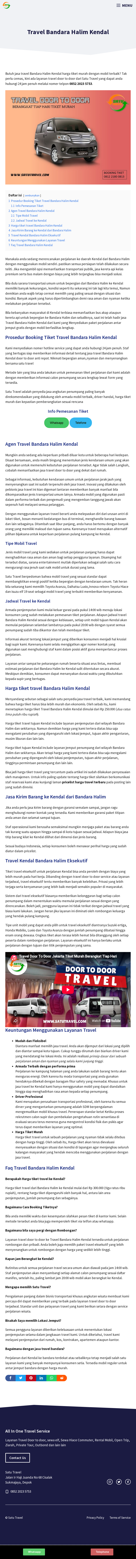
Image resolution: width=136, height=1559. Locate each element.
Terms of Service (120, 1518)
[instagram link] (109, 1482)
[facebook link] (128, 1482)
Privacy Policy (95, 1518)
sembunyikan (32, 195)
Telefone (80, 422)
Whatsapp (56, 422)
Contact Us (17, 1458)
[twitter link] (119, 1482)
